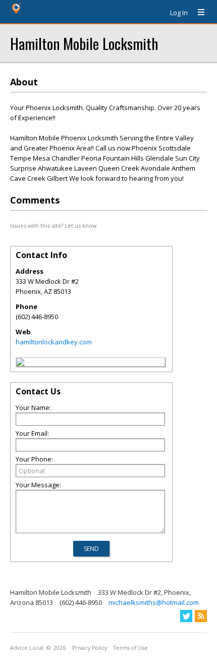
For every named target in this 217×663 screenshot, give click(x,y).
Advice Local (26, 647)
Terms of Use (131, 647)
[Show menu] (197, 12)
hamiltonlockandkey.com (54, 341)
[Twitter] (186, 616)
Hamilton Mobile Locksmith (84, 43)
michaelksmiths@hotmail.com (153, 602)
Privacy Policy (89, 647)
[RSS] (201, 616)
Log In (179, 12)
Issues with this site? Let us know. (54, 225)
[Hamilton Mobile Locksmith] (20, 363)
